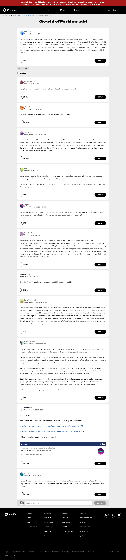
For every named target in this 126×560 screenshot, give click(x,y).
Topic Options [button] (22, 68)
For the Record (32, 527)
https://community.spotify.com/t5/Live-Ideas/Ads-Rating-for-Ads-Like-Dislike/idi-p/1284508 (52, 431)
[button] (105, 32)
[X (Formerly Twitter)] (112, 515)
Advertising (48, 527)
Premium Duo (84, 522)
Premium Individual (85, 518)
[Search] (109, 10)
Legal (6, 552)
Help (48, 10)
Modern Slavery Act (78, 552)
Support (65, 518)
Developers (48, 522)
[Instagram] (106, 515)
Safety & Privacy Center (18, 552)
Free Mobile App (67, 527)
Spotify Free (83, 536)
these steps (75, 4)
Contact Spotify (67, 531)
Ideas (77, 10)
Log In (115, 10)
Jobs (28, 522)
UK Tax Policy (90, 552)
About (29, 518)
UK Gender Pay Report (11, 556)
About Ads (55, 552)
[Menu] (121, 10)
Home (14, 16)
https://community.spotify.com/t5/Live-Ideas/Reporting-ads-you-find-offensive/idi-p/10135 (51, 426)
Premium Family (84, 527)
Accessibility (65, 552)
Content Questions (28, 16)
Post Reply (100, 503)
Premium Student (85, 531)
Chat (62, 10)
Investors (47, 531)
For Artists (47, 518)
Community (13, 10)
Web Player (66, 522)
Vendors (47, 536)
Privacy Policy (32, 552)
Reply (100, 61)
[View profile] (22, 33)
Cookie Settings (44, 552)
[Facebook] (119, 515)
